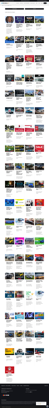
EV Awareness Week (38, 299)
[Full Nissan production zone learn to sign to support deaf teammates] (39, 221)
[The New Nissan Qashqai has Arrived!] (29, 351)
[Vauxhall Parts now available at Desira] (9, 369)
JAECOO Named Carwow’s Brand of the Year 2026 (19, 83)
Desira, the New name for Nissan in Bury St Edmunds (29, 134)
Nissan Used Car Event (39, 189)
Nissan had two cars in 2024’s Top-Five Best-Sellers (19, 154)
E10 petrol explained (8, 356)
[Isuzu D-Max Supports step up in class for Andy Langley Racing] (39, 110)
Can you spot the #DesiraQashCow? (29, 281)
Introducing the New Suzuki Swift (29, 262)
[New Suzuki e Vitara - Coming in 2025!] (29, 166)
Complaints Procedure (26, 385)
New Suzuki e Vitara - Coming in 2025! (29, 172)
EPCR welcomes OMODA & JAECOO (9, 172)
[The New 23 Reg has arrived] (39, 315)
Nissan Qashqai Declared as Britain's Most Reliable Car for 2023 (9, 340)
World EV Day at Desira (19, 227)
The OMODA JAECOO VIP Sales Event (8, 116)
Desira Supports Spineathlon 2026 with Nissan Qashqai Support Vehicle (19, 26)
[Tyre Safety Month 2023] (9, 294)
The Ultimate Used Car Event (19, 321)
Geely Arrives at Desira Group (39, 83)
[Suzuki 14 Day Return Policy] (39, 351)
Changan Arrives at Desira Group (9, 98)
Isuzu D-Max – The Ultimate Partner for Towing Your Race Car (28, 99)
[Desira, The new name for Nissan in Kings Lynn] (19, 128)
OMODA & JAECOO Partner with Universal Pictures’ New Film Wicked (9, 190)
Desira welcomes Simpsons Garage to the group (9, 263)
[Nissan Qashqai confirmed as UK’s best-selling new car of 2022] (19, 334)
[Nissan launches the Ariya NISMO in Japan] (39, 257)
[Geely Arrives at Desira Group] (39, 78)
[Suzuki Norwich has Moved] (39, 334)
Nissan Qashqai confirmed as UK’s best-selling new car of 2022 (19, 339)
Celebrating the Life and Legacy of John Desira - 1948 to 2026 (9, 25)
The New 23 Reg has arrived (39, 321)
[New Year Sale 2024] (39, 148)
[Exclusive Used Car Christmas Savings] (29, 58)
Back (2, 5)
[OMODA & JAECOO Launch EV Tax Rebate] (39, 58)
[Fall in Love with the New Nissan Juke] (9, 240)
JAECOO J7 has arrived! (39, 171)
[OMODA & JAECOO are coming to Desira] (29, 240)
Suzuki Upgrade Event (39, 246)
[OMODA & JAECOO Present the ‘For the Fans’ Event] (29, 19)
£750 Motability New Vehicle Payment (9, 321)
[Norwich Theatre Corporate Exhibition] (19, 294)
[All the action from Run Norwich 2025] (39, 93)
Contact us (18, 385)
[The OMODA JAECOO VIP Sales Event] (9, 110)
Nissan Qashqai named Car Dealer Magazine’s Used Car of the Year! (19, 173)
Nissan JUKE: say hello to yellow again (19, 281)
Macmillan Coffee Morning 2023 (29, 299)
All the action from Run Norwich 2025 (38, 98)
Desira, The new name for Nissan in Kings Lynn (19, 133)
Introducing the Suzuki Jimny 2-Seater (19, 357)
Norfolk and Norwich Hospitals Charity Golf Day (9, 154)
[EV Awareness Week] (39, 294)
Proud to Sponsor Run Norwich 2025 (19, 116)
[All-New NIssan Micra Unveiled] (29, 110)
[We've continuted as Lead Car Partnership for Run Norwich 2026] (19, 39)
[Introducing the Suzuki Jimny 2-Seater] (19, 351)
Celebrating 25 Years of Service (29, 83)
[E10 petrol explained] (9, 351)
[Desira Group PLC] (5, 3)
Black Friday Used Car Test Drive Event (8, 83)
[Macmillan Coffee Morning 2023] (29, 294)
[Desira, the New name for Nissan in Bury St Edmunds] (29, 128)
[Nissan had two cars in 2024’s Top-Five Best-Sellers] (19, 148)
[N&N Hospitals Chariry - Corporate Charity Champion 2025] (19, 58)
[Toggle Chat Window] (47, 406)
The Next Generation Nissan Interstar (9, 281)
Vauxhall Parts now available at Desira (9, 375)
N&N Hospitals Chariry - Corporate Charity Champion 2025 (19, 64)
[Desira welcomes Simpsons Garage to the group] (9, 257)
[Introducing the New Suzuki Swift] (29, 257)
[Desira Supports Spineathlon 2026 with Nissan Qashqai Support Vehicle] (19, 19)
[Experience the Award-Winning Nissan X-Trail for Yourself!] (39, 128)
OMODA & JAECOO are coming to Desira (29, 246)
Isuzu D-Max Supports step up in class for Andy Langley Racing (39, 116)
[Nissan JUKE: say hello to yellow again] (19, 275)
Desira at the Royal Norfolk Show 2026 (38, 25)
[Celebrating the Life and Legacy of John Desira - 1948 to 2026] (9, 19)
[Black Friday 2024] (19, 184)
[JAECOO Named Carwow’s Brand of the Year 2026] (19, 78)
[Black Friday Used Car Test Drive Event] (9, 78)
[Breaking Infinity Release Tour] (29, 315)
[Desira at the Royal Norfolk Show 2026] (39, 19)
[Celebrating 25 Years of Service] (29, 78)
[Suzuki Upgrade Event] (39, 240)
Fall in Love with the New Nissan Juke (9, 246)
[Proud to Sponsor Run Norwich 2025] (19, 110)
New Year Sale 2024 (38, 153)
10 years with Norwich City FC (19, 207)
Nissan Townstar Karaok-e (19, 246)
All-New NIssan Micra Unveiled (29, 115)
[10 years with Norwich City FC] (19, 202)
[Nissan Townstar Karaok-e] (19, 240)
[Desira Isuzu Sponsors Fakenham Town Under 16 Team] (9, 221)
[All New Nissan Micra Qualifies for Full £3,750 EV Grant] (39, 39)
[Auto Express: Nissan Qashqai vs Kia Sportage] (29, 184)
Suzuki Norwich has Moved (39, 339)
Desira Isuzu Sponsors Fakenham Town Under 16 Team (9, 227)
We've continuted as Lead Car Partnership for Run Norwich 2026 (19, 46)
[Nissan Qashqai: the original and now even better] (19, 257)
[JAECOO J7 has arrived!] (39, 166)
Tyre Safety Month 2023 (8, 299)
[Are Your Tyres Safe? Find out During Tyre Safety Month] (39, 202)
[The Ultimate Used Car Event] (19, 315)
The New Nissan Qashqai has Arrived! (29, 357)
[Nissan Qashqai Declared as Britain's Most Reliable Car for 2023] (9, 334)
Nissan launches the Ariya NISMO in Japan (39, 263)
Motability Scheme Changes (9, 44)
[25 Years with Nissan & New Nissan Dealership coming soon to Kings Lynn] (29, 202)
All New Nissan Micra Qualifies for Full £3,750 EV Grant (39, 45)
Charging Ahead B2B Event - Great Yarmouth (39, 281)
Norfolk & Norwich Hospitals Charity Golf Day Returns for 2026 (29, 46)
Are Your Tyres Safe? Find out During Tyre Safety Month (38, 208)
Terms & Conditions (8, 385)
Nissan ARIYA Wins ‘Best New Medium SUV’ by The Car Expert (29, 339)
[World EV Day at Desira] (19, 221)
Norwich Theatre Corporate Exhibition (19, 299)
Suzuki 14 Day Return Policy (38, 356)
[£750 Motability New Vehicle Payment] (9, 315)
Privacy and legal (13, 385)
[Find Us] (47, 3)
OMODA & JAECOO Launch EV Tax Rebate (39, 64)
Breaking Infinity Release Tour (29, 321)
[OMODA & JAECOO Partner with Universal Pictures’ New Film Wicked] (9, 184)
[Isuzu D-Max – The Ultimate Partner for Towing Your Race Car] (29, 93)
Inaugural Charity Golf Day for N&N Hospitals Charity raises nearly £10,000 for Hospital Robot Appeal (9, 135)
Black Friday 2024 (19, 188)
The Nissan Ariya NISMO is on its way (29, 227)
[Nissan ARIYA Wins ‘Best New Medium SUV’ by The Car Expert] (29, 334)
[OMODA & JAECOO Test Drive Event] (29, 148)
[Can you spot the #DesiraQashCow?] (29, 275)
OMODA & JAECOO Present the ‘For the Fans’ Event (29, 25)
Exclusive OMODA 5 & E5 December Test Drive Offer (9, 208)
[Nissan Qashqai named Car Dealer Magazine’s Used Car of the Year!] (19, 166)
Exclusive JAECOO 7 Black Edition (19, 98)
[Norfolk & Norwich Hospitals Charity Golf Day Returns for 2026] (29, 39)
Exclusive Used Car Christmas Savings (29, 64)
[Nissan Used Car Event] (39, 184)
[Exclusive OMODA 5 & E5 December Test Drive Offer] (9, 202)
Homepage (8, 5)
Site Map (21, 385)
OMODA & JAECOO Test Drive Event (28, 153)
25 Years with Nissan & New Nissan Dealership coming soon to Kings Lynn (29, 209)
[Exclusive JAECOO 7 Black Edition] (19, 93)
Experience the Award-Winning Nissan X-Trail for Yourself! (39, 134)
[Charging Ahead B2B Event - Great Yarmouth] (39, 275)
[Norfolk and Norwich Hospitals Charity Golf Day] (9, 148)
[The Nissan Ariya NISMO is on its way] (29, 221)
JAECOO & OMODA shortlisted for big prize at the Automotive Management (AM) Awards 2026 (9, 66)
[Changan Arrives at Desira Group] (9, 93)
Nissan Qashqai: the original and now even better (19, 263)
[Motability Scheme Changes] (9, 39)
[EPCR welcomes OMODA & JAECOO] (9, 166)
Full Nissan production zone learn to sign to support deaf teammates (39, 228)
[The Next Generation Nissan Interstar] (9, 275)
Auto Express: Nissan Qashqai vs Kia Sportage (29, 189)
